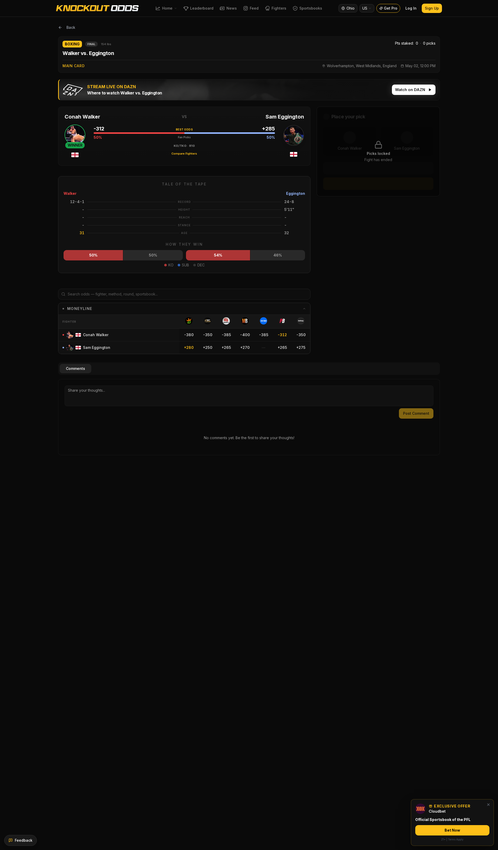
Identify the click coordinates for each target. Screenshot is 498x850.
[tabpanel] (249, 417)
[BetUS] (263, 320)
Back (70, 27)
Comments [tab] (75, 368)
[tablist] (249, 368)
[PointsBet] (282, 320)
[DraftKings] (188, 320)
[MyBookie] (244, 320)
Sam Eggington (285, 117)
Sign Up (432, 8)
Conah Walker (82, 117)
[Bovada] (226, 320)
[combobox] (366, 8)
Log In (411, 8)
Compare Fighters (184, 153)
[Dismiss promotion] (488, 804)
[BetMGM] (207, 320)
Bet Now (452, 830)
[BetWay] (301, 320)
